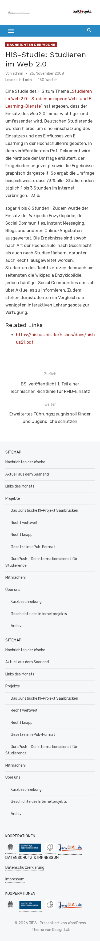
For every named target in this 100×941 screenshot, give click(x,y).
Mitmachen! (15, 577)
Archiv (16, 626)
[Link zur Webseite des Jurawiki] (70, 852)
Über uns (12, 589)
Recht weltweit (24, 522)
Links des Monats (19, 486)
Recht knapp (22, 534)
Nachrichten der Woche (31, 45)
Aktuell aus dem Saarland (27, 474)
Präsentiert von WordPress (63, 923)
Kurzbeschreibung (26, 601)
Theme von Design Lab (51, 929)
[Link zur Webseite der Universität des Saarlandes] (10, 851)
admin (18, 73)
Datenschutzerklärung (24, 867)
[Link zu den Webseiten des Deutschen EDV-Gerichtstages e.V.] (50, 851)
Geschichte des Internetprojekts (39, 614)
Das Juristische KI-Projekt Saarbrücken (44, 510)
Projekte (12, 498)
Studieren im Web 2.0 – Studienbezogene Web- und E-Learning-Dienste (49, 99)
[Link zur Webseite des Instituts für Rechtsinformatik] (30, 852)
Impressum (15, 879)
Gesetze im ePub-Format (33, 547)
